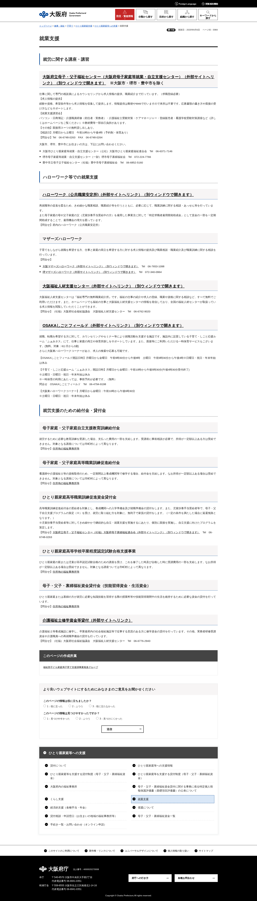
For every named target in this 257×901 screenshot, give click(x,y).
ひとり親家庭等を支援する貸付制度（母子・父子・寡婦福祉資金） (87, 776)
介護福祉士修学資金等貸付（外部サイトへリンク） (88, 620)
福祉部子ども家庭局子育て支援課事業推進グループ (70, 667)
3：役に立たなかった (104, 706)
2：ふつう (77, 706)
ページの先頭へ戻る (219, 866)
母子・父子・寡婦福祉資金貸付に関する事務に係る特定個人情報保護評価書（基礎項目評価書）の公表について (175, 788)
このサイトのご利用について (63, 851)
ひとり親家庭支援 (84, 26)
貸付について (58, 765)
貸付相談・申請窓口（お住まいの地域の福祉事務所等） (83, 816)
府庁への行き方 (140, 878)
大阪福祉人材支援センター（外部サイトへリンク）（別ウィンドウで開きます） (114, 286)
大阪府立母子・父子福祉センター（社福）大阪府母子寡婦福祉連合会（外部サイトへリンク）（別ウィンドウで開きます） (126, 532)
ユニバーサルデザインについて (141, 851)
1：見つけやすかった (58, 718)
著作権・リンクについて (102, 851)
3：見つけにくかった (111, 718)
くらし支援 (57, 799)
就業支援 (143, 799)
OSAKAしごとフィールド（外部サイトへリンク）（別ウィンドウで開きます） (113, 325)
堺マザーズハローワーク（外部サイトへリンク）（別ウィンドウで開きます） (89, 272)
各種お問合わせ (186, 878)
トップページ (45, 26)
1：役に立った (55, 706)
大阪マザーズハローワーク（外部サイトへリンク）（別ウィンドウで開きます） (91, 266)
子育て (70, 26)
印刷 (172, 30)
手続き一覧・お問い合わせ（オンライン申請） (78, 824)
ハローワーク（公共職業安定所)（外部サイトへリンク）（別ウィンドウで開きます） (118, 194)
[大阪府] (62, 14)
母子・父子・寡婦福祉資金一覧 (156, 816)
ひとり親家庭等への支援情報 (155, 765)
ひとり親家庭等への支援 (106, 26)
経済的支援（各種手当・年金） (69, 807)
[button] (185, 3)
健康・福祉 (59, 26)
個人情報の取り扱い (178, 851)
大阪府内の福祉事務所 (63, 786)
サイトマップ (206, 851)
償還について (146, 807)
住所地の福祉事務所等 (66, 448)
